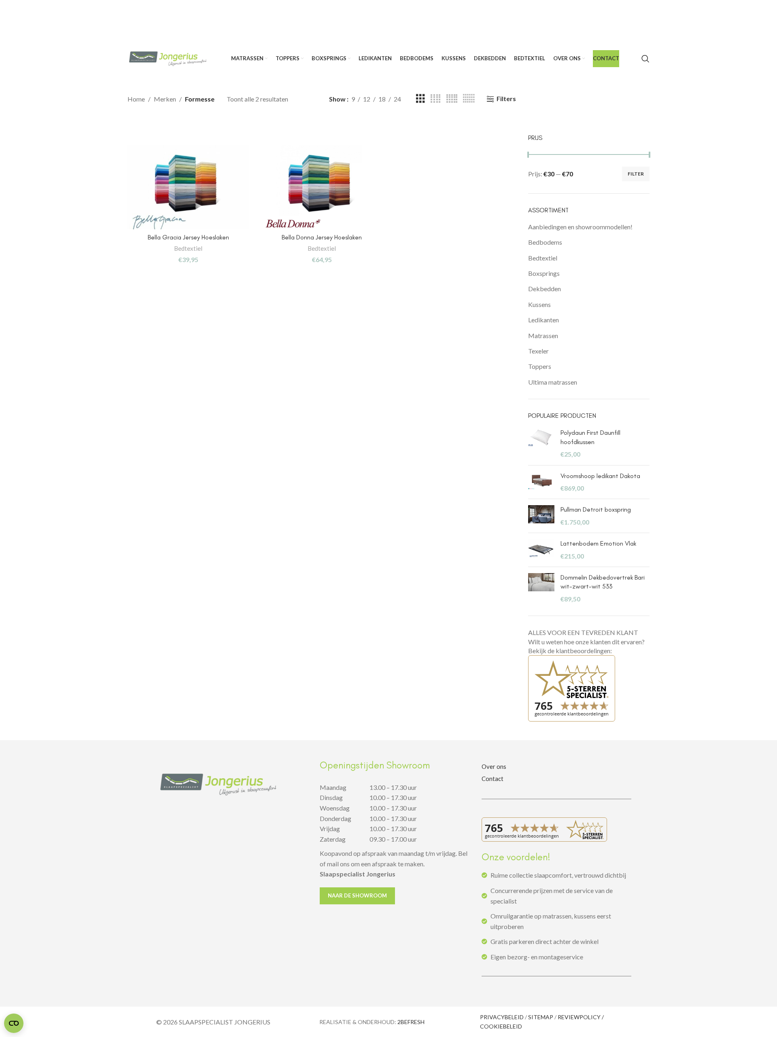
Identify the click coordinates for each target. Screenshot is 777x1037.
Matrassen (543, 335)
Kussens (539, 304)
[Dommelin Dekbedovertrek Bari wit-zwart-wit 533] (541, 588)
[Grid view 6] (468, 99)
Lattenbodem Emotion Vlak (598, 543)
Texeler (538, 351)
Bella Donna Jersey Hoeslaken (322, 237)
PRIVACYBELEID (502, 1017)
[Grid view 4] (435, 99)
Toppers (539, 366)
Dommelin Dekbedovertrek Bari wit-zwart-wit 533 (602, 582)
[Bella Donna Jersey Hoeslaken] (321, 187)
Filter (636, 174)
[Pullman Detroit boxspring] (541, 516)
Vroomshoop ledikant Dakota (600, 476)
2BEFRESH (411, 1021)
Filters (506, 99)
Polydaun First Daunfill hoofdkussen (590, 437)
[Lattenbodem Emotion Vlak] (541, 550)
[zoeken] (645, 59)
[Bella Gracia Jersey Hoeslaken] (188, 187)
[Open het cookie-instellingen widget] (13, 1023)
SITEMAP (540, 1017)
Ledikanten (543, 320)
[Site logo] (167, 57)
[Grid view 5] (451, 99)
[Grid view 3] (420, 99)
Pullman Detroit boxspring (595, 509)
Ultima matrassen (552, 382)
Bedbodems (545, 242)
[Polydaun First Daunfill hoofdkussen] (541, 443)
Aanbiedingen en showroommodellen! (580, 227)
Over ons (494, 766)
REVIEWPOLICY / (581, 1017)
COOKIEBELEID (501, 1026)
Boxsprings (544, 273)
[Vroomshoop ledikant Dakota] (541, 482)
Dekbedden (544, 288)
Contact (492, 778)
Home (136, 99)
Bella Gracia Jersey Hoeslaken (188, 237)
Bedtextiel (188, 248)
